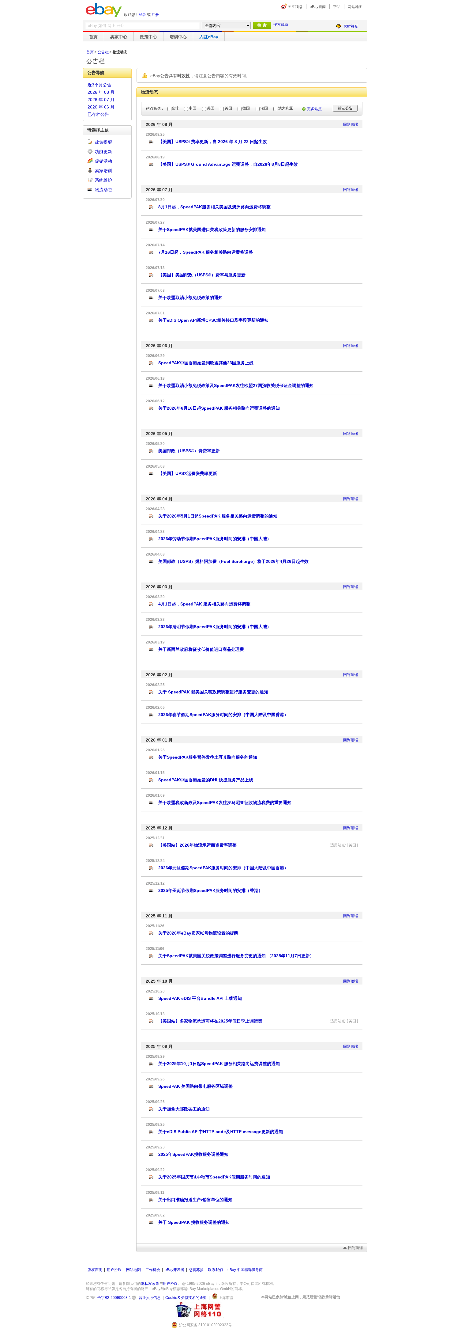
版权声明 (95, 1270)
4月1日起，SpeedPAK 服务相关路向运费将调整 (204, 603)
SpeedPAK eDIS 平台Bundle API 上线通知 (200, 998)
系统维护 (103, 180)
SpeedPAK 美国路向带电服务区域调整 (195, 1086)
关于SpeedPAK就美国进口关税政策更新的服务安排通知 (212, 229)
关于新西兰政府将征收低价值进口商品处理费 (201, 649)
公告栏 (103, 52)
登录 (142, 15)
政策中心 (148, 36)
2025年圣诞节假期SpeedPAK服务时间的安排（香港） (210, 890)
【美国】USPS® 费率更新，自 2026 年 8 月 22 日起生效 (212, 141)
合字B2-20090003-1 (114, 1298)
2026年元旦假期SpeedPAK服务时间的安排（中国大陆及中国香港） (223, 867)
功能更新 (103, 151)
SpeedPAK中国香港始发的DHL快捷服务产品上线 (205, 779)
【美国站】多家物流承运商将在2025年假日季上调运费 (210, 1021)
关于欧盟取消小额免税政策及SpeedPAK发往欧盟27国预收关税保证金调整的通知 (235, 385)
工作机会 (152, 1270)
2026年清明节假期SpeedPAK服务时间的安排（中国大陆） (214, 626)
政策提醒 (103, 142)
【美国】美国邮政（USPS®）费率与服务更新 (202, 274)
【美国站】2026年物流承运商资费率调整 (197, 845)
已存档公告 (98, 114)
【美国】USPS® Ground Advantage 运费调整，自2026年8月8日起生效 (228, 164)
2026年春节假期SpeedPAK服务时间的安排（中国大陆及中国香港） (223, 714)
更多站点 (314, 109)
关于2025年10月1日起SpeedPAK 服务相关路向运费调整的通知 (219, 1063)
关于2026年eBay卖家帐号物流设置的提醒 (198, 933)
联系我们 (215, 1270)
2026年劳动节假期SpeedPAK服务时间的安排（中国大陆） (214, 538)
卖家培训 (103, 170)
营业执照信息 (150, 1298)
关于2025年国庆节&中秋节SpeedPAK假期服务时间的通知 (214, 1177)
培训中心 (178, 36)
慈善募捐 (196, 1270)
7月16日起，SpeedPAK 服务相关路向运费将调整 (205, 252)
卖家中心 (118, 36)
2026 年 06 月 (101, 106)
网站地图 (355, 7)
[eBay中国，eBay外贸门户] (104, 10)
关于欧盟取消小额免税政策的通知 (190, 297)
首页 (93, 36)
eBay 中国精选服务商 (245, 1270)
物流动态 (103, 189)
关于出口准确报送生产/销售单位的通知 (195, 1199)
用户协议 (114, 1270)
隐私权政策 (150, 1283)
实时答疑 (350, 26)
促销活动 (103, 161)
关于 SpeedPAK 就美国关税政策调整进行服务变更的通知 (213, 691)
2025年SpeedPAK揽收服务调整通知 (193, 1154)
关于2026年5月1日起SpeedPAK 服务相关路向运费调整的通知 (217, 516)
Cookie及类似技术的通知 (186, 1298)
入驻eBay (208, 36)
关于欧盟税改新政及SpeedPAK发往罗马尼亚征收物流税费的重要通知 (224, 802)
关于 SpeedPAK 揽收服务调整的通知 (194, 1222)
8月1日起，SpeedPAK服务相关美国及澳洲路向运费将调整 (214, 206)
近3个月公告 (99, 84)
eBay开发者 (174, 1270)
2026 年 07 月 (101, 99)
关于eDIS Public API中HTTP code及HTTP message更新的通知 (220, 1131)
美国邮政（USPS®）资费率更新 (189, 450)
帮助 (336, 7)
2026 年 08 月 (101, 92)
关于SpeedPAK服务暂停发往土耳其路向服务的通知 (207, 757)
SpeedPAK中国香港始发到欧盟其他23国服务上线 (205, 362)
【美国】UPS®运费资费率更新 (187, 473)
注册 (155, 15)
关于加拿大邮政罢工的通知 (184, 1108)
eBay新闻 (318, 7)
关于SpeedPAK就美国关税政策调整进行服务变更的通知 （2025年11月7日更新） (236, 955)
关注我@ (295, 7)
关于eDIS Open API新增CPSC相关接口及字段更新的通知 (213, 320)
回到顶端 (350, 124)
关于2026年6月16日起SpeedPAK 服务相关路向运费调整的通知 (219, 408)
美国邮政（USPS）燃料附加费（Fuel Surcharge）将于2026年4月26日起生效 (233, 561)
